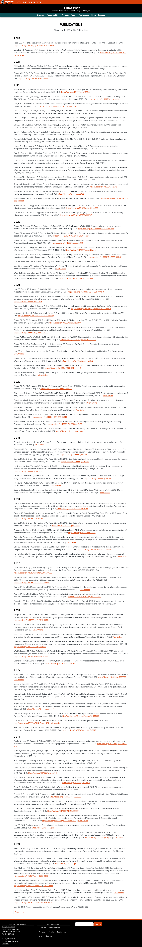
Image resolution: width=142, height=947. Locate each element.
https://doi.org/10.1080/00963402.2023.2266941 (57, 106)
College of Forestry (29, 2)
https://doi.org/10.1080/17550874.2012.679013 (33, 902)
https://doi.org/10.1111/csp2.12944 (75, 92)
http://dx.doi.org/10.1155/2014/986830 (65, 797)
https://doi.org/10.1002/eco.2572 (103, 187)
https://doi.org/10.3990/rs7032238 (112, 677)
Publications (84, 14)
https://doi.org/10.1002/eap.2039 (69, 431)
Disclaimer (5, 944)
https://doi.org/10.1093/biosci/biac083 (81, 250)
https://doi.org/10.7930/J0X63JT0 (98, 837)
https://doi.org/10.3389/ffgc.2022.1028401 (105, 257)
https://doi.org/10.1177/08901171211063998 (96, 229)
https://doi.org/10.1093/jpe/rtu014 (42, 773)
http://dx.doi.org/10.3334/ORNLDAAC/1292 (31, 723)
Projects (65, 14)
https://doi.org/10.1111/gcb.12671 (40, 709)
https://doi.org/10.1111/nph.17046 (28, 301)
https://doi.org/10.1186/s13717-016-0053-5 (31, 620)
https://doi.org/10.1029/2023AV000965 (76, 215)
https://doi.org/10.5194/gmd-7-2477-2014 (59, 821)
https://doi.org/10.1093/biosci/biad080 (104, 99)
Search (98, 924)
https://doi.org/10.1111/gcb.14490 (75, 461)
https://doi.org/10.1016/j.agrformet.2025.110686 (34, 45)
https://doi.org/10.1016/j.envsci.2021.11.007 (71, 236)
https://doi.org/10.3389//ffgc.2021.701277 (31, 332)
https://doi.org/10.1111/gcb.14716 (98, 478)
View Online (61, 268)
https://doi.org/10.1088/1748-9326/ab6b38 (64, 424)
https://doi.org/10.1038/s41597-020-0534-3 (49, 417)
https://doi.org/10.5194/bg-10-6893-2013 (31, 876)
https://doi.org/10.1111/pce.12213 (76, 782)
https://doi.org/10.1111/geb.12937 (74, 454)
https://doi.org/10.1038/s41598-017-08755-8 (32, 582)
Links (93, 14)
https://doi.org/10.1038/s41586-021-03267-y (36, 316)
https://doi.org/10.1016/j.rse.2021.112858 (76, 278)
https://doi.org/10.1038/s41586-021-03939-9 (63, 368)
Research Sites (53, 14)
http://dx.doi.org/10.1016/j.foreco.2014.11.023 (80, 716)
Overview (41, 14)
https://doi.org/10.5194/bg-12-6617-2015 (79, 730)
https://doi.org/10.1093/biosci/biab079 (65, 323)
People (74, 14)
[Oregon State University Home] (8, 2)
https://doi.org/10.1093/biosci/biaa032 (56, 388)
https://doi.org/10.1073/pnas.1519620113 (31, 656)
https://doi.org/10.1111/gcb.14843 (28, 471)
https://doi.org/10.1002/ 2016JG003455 (30, 646)
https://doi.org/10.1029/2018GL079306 (72, 509)
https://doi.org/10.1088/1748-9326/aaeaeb (31, 518)
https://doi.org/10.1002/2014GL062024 (63, 811)
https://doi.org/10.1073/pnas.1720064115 (94, 549)
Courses (101, 14)
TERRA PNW (71, 8)
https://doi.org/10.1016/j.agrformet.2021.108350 (91, 308)
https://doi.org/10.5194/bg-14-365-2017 (84, 597)
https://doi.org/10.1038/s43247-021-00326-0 (86, 292)
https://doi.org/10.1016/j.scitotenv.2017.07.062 (33, 573)
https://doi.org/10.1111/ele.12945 (82, 532)
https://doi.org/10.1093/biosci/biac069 (67, 243)
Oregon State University (10, 929)
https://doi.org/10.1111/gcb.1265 (45, 828)
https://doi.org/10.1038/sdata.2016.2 (61, 663)
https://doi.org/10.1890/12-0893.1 (28, 885)
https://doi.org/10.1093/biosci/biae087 (34, 78)
